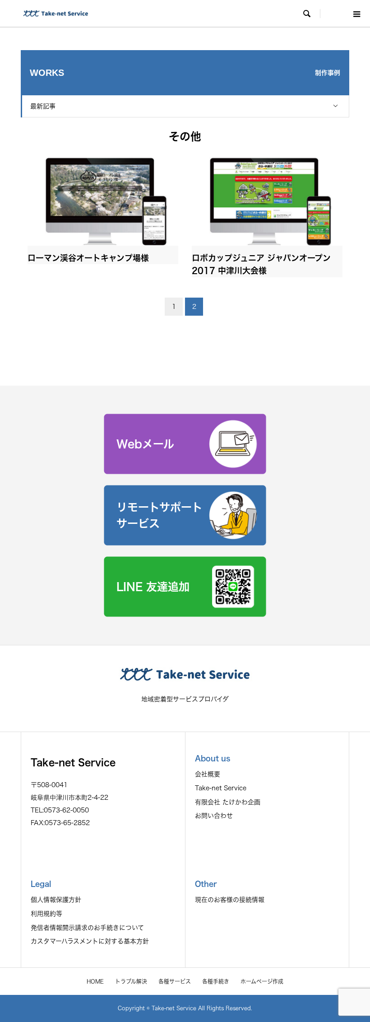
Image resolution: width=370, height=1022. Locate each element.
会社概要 (207, 774)
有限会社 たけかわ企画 (227, 802)
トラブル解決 (131, 981)
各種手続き (215, 981)
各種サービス (174, 981)
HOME (95, 981)
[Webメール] (185, 471)
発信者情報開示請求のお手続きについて (87, 927)
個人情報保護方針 (56, 899)
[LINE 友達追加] (185, 614)
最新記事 (43, 106)
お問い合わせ (214, 815)
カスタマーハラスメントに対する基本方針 (90, 941)
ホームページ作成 (261, 981)
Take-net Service (220, 788)
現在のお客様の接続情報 (229, 899)
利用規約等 (46, 913)
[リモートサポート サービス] (185, 542)
